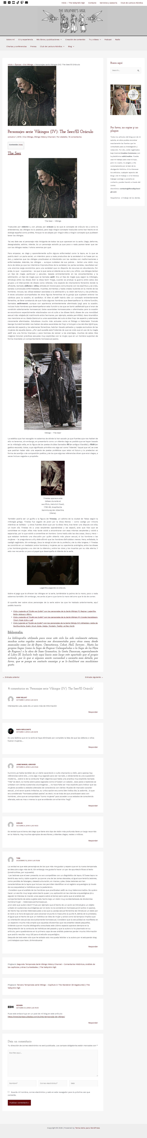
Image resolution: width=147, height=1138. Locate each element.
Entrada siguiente (94, 677)
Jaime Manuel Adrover (26, 764)
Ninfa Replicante (23, 729)
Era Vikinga (28, 137)
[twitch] (22, 2)
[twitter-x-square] (10, 2)
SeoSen (19, 1005)
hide (20, 145)
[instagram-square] (5, 2)
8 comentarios (75, 137)
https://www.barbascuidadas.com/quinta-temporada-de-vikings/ (36, 1017)
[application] (60, 39)
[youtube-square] (14, 2)
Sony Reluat (21, 697)
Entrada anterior (11, 677)
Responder (93, 712)
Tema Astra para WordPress (87, 1128)
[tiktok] (18, 2)
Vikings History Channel (44, 137)
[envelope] (27, 2)
